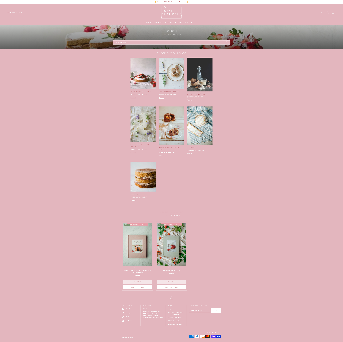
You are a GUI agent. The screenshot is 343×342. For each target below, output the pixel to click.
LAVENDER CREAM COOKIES (169, 92)
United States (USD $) (13, 12)
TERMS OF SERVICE (175, 324)
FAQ (169, 309)
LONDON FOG (192, 147)
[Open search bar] (323, 12)
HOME (148, 22)
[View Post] (143, 73)
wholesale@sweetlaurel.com (153, 317)
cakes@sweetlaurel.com (151, 311)
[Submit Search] (227, 42)
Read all (133, 98)
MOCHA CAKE (135, 194)
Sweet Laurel (137, 268)
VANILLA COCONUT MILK (196, 94)
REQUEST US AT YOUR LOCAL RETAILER (175, 313)
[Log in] (329, 12)
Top (171, 299)
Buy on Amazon (137, 287)
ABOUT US (158, 22)
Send (216, 310)
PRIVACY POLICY (174, 321)
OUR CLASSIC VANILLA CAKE (141, 92)
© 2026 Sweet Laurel (127, 337)
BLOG (193, 22)
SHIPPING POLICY (174, 318)
